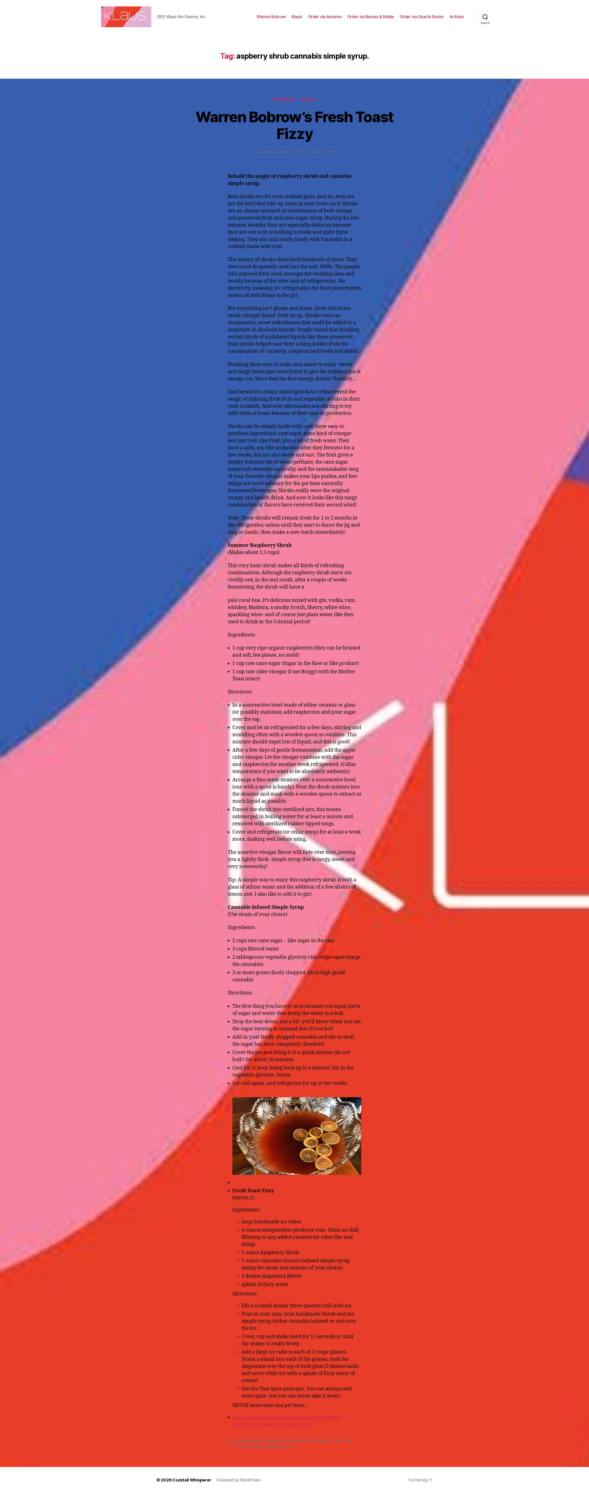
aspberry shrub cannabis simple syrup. (298, 1440)
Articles (457, 16)
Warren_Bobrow (278, 152)
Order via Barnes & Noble (370, 16)
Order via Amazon (325, 16)
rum (290, 1446)
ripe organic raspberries (265, 1446)
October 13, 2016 (320, 152)
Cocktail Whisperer (191, 1480)
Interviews (284, 99)
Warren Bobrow (271, 16)
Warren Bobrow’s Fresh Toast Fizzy (294, 125)
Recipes (308, 99)
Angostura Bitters (249, 1440)
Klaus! (297, 16)
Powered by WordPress (238, 1480)
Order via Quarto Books (422, 16)
